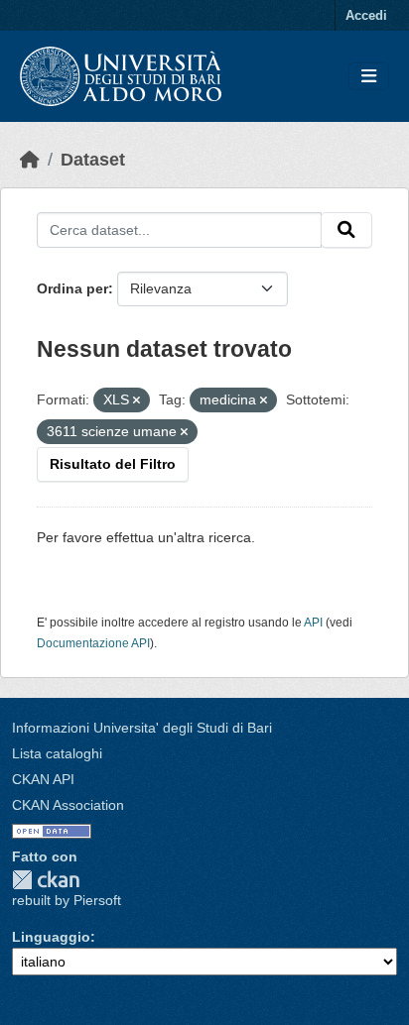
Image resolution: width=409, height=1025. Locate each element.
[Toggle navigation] (368, 76)
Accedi (366, 15)
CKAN (45, 879)
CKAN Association (68, 805)
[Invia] (346, 230)
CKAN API (43, 779)
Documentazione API (93, 643)
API (313, 622)
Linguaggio (51, 937)
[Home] (30, 160)
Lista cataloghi (57, 753)
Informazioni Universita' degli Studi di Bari (142, 728)
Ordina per (72, 288)
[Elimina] (136, 400)
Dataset (93, 160)
